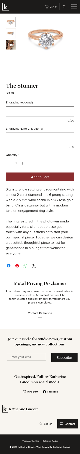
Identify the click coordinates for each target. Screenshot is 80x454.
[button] (51, 6)
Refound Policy (50, 441)
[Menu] (74, 6)
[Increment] (23, 163)
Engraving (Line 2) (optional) (24, 128)
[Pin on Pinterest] (17, 265)
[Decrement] (9, 163)
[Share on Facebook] (8, 265)
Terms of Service (30, 441)
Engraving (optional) (19, 102)
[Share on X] (34, 265)
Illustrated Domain (61, 447)
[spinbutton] (16, 163)
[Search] (63, 6)
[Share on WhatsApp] (25, 265)
